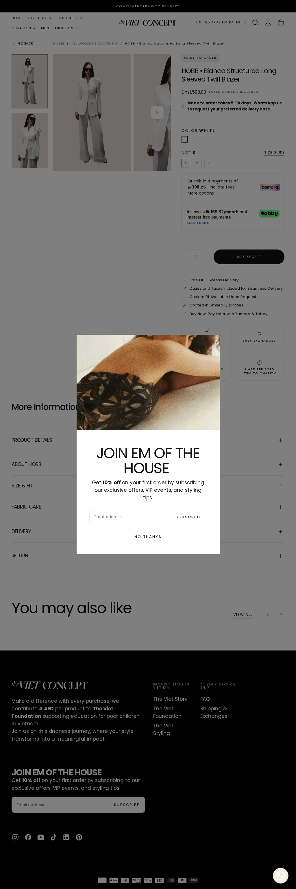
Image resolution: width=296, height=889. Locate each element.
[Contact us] (279, 875)
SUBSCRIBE (188, 517)
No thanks (148, 536)
